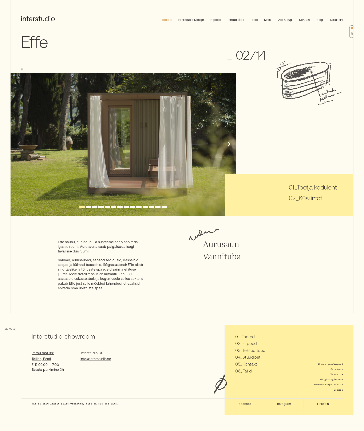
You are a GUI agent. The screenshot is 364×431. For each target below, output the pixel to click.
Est (351, 33)
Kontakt (304, 19)
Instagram (284, 404)
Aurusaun (221, 244)
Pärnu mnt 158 (43, 353)
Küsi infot (310, 197)
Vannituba (222, 257)
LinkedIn (323, 404)
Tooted (167, 19)
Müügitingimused (331, 379)
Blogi (320, 19)
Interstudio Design (191, 19)
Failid (254, 19)
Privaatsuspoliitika (328, 384)
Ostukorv (336, 19)
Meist (268, 19)
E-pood (215, 19)
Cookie (338, 389)
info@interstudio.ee (95, 359)
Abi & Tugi (285, 19)
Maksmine (337, 374)
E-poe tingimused (330, 364)
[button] (82, 207)
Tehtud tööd (235, 19)
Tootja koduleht (317, 187)
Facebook (244, 404)
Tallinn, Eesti (41, 359)
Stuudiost (251, 357)
